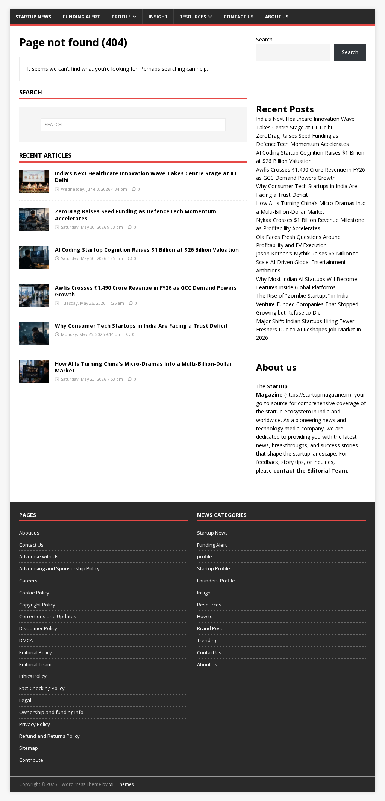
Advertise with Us (39, 556)
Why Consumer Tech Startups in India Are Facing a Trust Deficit (141, 325)
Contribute (31, 760)
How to (205, 616)
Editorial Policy (35, 652)
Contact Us (238, 17)
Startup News (33, 17)
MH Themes (121, 784)
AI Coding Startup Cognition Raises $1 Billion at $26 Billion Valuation (147, 249)
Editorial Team (35, 664)
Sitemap (28, 748)
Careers (28, 580)
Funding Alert (81, 17)
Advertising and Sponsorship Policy (59, 568)
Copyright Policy (37, 604)
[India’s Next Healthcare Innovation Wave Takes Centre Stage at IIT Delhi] (34, 188)
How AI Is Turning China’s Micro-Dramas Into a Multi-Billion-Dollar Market (143, 367)
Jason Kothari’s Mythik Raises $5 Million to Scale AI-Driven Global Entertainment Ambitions (307, 262)
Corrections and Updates (47, 616)
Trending (207, 640)
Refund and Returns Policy (49, 736)
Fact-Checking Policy (42, 688)
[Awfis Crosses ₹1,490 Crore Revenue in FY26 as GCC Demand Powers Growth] (34, 302)
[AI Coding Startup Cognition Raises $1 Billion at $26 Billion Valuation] (34, 264)
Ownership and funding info (51, 712)
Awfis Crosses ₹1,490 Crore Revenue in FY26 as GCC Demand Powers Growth (146, 291)
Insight (158, 17)
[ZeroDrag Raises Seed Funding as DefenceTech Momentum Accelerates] (34, 226)
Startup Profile (213, 568)
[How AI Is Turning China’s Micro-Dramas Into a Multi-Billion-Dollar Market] (34, 378)
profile (121, 17)
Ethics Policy (33, 676)
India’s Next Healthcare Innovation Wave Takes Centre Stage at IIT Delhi (146, 177)
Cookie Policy (34, 592)
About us (276, 17)
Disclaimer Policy (38, 628)
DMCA (26, 640)
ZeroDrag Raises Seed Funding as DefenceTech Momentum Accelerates (135, 215)
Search (264, 39)
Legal (25, 700)
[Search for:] (133, 124)
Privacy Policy (34, 724)
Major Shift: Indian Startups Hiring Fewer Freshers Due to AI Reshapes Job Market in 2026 (308, 330)
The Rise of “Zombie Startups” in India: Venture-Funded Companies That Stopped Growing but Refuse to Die (307, 304)
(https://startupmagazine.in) (317, 394)
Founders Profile (216, 580)
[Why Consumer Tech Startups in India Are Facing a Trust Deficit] (34, 340)
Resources (192, 17)
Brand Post (209, 628)
